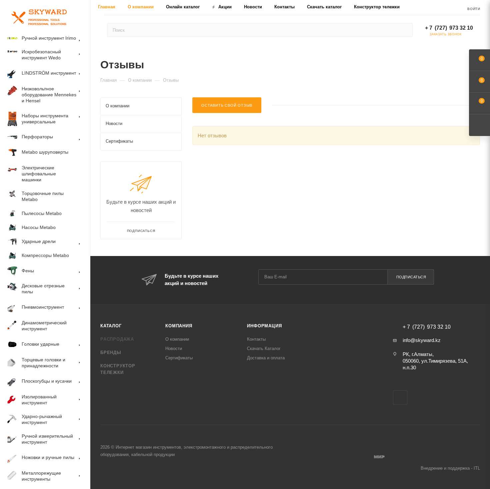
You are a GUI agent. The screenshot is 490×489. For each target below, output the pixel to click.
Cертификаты (179, 357)
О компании (177, 339)
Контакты (256, 339)
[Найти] (404, 30)
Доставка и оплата (266, 357)
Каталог (111, 325)
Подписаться (411, 277)
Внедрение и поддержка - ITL (450, 468)
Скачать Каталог (264, 348)
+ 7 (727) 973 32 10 (449, 28)
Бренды (110, 352)
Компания (178, 325)
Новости (173, 348)
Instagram (400, 397)
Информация (264, 325)
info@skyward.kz (422, 340)
